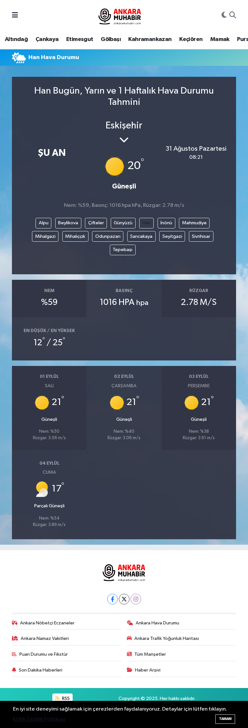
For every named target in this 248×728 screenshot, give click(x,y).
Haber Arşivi (147, 670)
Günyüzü (123, 222)
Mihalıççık (75, 236)
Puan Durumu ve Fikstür (43, 654)
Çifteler (96, 222)
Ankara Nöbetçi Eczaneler (47, 623)
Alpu (43, 222)
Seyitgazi (172, 236)
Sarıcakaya (141, 236)
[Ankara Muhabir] (120, 15)
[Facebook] (112, 599)
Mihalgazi (45, 236)
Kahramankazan (149, 39)
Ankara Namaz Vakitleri (45, 638)
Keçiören (190, 39)
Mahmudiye (194, 222)
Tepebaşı (122, 249)
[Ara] (232, 16)
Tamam (225, 719)
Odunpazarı (107, 236)
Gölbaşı (111, 39)
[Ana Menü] (15, 15)
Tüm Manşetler (150, 654)
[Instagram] (135, 599)
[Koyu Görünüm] (224, 16)
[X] (124, 599)
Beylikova (68, 222)
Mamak (220, 39)
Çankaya (47, 39)
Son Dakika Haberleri (40, 670)
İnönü (166, 222)
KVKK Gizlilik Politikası (39, 719)
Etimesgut (79, 39)
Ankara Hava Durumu (157, 623)
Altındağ (16, 39)
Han (146, 222)
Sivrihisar (201, 236)
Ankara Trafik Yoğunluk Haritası (166, 638)
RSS (65, 698)
